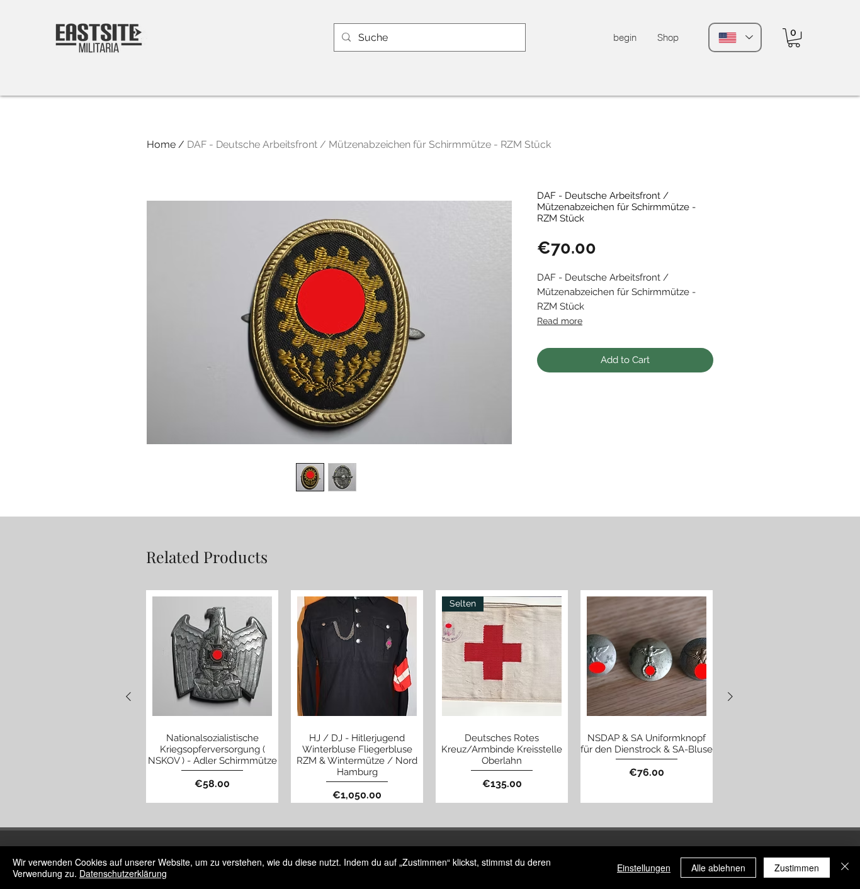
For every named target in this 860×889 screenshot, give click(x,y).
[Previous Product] (128, 696)
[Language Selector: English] (735, 37)
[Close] (844, 867)
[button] (794, 37)
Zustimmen (796, 867)
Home (161, 144)
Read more (559, 321)
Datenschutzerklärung (123, 873)
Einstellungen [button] (643, 867)
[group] (429, 696)
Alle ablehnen (718, 867)
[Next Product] (730, 696)
